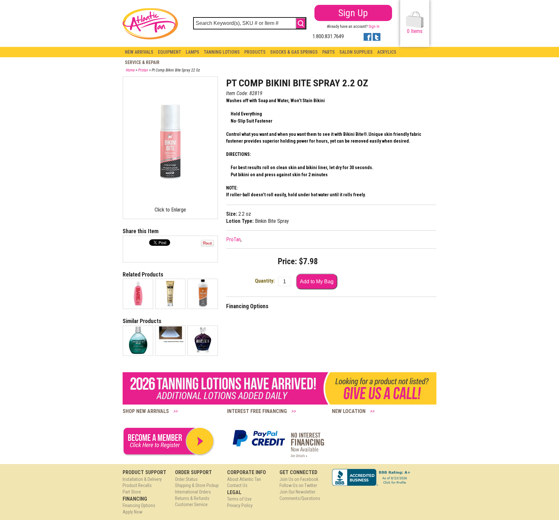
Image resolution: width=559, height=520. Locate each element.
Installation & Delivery (142, 479)
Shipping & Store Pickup (197, 485)
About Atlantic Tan (244, 479)
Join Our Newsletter (297, 491)
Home (130, 70)
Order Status (186, 479)
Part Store (132, 491)
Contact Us (237, 485)
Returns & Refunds (192, 498)
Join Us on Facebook (299, 479)
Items (414, 31)
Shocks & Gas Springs (294, 52)
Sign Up (353, 12)
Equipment (169, 52)
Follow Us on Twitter (298, 485)
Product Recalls (137, 485)
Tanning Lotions (222, 52)
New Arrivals (139, 52)
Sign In (373, 26)
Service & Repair (142, 62)
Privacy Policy (240, 505)
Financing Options (139, 505)
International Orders (193, 491)
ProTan (233, 239)
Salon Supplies (356, 52)
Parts (328, 52)
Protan (143, 70)
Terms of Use (239, 499)
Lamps (192, 52)
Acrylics (386, 52)
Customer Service (191, 504)
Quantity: (265, 281)
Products (255, 52)
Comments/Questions (300, 498)
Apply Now (132, 512)
